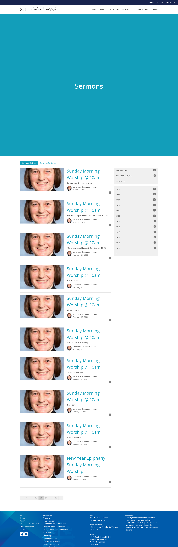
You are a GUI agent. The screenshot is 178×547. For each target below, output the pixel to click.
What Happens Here (47, 515)
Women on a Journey (52, 544)
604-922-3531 (171, 2)
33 (56, 498)
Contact (160, 2)
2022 (135, 205)
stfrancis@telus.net (98, 520)
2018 (135, 226)
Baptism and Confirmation (54, 526)
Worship (46, 518)
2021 (135, 210)
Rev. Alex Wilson (135, 170)
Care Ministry (48, 532)
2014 (135, 242)
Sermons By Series (48, 163)
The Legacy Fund (140, 9)
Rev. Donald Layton (135, 175)
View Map (94, 544)
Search (151, 2)
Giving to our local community (55, 529)
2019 (135, 221)
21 (46, 498)
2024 (135, 194)
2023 (135, 199)
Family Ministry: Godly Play (54, 523)
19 (36, 498)
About (103, 9)
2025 (135, 189)
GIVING (155, 9)
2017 (135, 232)
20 (41, 498)
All (116, 253)
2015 (135, 237)
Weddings (47, 535)
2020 (135, 216)
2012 (135, 248)
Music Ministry (49, 521)
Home (93, 9)
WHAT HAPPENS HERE (119, 9)
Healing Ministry (50, 538)
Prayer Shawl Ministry (52, 541)
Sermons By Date (29, 163)
